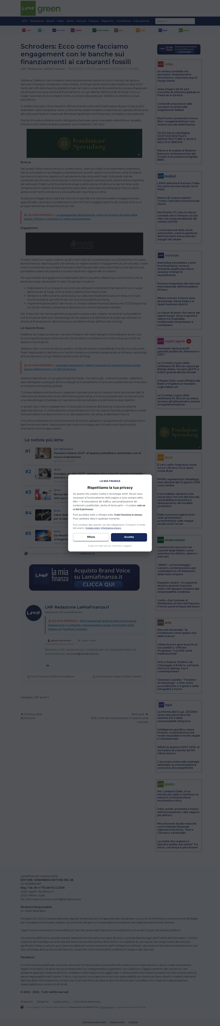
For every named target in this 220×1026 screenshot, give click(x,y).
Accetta (129, 536)
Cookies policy (92, 528)
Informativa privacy (111, 528)
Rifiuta (91, 536)
